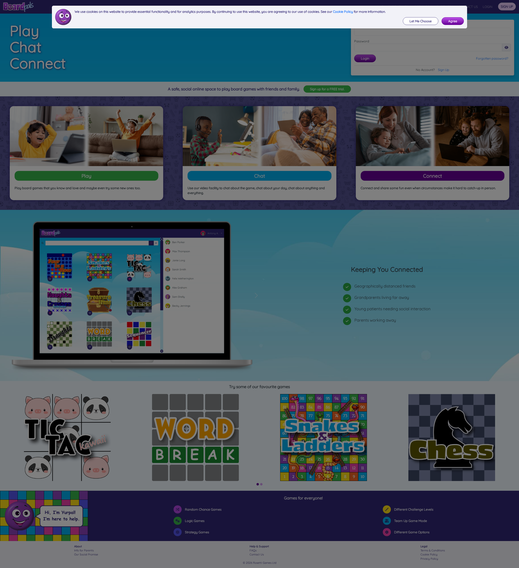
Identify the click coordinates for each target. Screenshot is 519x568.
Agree (452, 21)
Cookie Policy (343, 12)
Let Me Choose (421, 21)
